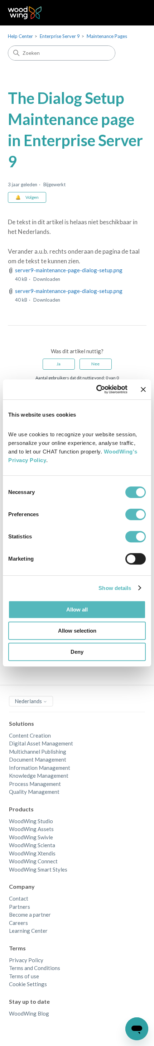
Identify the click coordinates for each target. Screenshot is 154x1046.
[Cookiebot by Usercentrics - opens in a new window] (96, 389)
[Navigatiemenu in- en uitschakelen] (133, 13)
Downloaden (46, 279)
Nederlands (29, 701)
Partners (19, 906)
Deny (77, 652)
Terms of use (24, 976)
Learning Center (28, 930)
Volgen (32, 197)
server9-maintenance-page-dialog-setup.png (68, 270)
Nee (95, 363)
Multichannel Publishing (37, 751)
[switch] (135, 514)
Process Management (35, 784)
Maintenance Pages (107, 36)
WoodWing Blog (29, 1013)
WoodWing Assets (31, 829)
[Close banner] (143, 389)
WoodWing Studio (31, 821)
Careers (18, 923)
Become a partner (30, 914)
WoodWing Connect (33, 861)
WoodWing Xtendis (32, 853)
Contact (18, 898)
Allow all (77, 609)
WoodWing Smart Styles (38, 869)
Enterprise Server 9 (60, 36)
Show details (114, 588)
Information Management (39, 767)
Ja (59, 363)
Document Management (37, 759)
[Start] (25, 12)
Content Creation (30, 735)
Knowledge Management (38, 775)
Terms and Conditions (34, 968)
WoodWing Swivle (31, 837)
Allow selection (77, 631)
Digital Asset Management (41, 743)
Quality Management (34, 791)
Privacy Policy (26, 960)
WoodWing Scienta (32, 845)
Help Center (20, 36)
